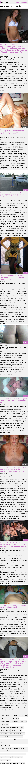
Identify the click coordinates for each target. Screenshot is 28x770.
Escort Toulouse (18, 737)
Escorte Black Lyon (14, 718)
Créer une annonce (21, 2)
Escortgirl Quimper (16, 730)
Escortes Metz (4, 724)
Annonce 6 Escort (18, 757)
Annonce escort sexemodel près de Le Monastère (11, 741)
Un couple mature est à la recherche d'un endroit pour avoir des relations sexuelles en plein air (13, 544)
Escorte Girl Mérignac (6, 737)
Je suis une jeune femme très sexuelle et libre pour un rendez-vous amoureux (12, 277)
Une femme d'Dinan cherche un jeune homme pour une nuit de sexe (12, 195)
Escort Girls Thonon (6, 757)
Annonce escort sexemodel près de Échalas (12, 763)
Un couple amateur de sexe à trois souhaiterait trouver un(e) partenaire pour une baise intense (13, 469)
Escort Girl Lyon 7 (5, 760)
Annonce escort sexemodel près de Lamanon (12, 754)
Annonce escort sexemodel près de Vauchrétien (13, 715)
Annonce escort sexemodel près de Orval (11, 727)
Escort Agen (3, 718)
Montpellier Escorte (19, 733)
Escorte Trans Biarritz (6, 733)
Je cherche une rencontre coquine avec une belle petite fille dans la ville (13, 401)
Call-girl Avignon (5, 745)
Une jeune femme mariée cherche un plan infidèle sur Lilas (13, 606)
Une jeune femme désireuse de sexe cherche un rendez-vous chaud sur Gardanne (12, 132)
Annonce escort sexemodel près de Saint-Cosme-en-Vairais (12, 750)
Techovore (4, 2)
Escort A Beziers (5, 730)
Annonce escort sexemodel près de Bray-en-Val (13, 721)
